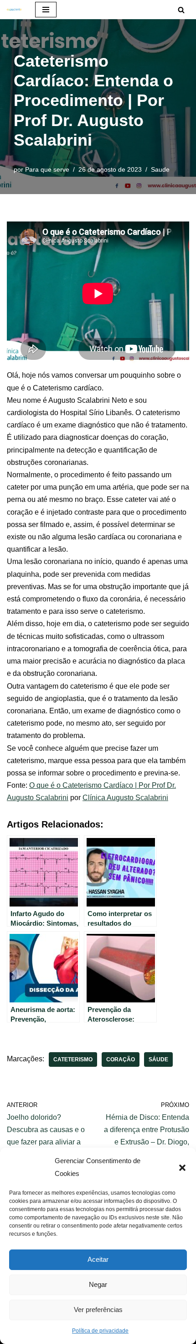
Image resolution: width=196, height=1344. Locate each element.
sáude (158, 1059)
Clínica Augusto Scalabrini (125, 797)
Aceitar (98, 1259)
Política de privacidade (100, 1331)
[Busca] (181, 9)
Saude (160, 169)
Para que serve (47, 169)
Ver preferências (98, 1309)
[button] (182, 1167)
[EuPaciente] (14, 9)
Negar (98, 1284)
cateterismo (73, 1059)
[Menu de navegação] (46, 9)
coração (120, 1059)
